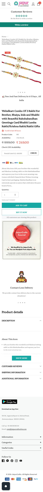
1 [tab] (18, 92)
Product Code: (7, 134)
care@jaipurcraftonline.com (17, 429)
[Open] (6, 486)
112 (8, 217)
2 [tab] (20, 92)
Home (4, 36)
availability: (6, 138)
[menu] (3, 4)
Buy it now (21, 212)
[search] (9, 4)
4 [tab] (24, 92)
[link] (9, 401)
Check (33, 153)
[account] (33, 4)
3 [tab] (22, 92)
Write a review (21, 24)
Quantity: (5, 189)
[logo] (21, 4)
